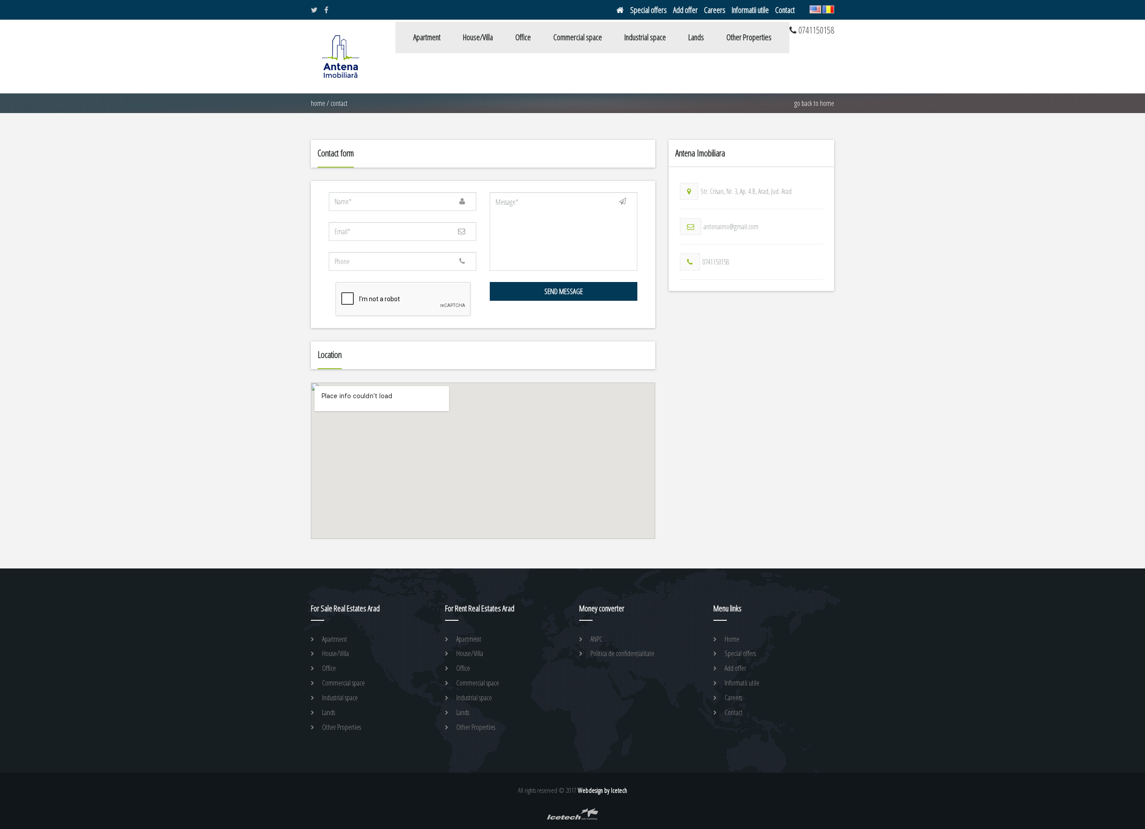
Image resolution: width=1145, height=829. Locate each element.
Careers (714, 9)
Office (523, 37)
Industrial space (645, 37)
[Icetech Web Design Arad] (573, 818)
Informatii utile (750, 9)
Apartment (427, 37)
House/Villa (478, 37)
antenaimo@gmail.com (731, 226)
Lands (696, 37)
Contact (785, 9)
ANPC (596, 639)
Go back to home (814, 103)
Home (318, 103)
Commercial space (577, 37)
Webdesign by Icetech (602, 790)
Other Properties (749, 37)
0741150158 (715, 262)
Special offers (648, 9)
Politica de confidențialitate (622, 653)
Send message (563, 291)
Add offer (685, 9)
